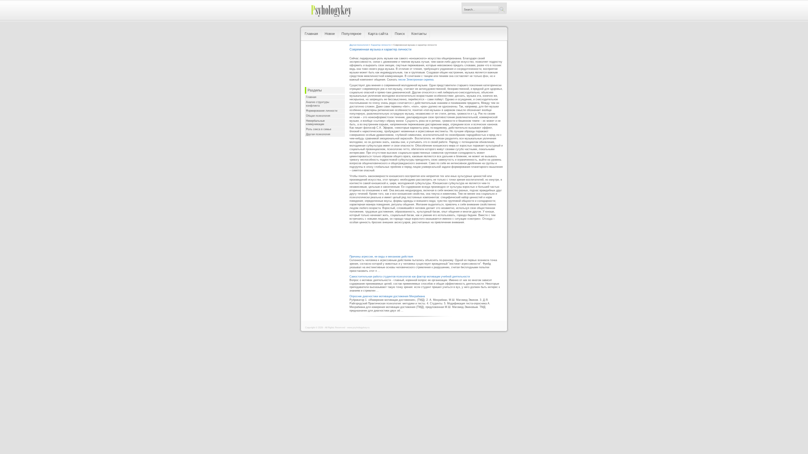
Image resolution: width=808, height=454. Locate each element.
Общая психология (318, 115)
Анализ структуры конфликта (317, 103)
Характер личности (381, 45)
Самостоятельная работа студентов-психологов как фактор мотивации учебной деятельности (410, 276)
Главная (311, 34)
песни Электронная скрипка (415, 79)
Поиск (400, 34)
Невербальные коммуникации (315, 122)
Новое (330, 34)
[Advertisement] (325, 65)
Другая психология (318, 134)
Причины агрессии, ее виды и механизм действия (381, 256)
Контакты (419, 34)
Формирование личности (321, 110)
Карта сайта (378, 34)
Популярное (351, 34)
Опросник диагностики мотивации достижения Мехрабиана (387, 296)
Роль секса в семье (318, 129)
